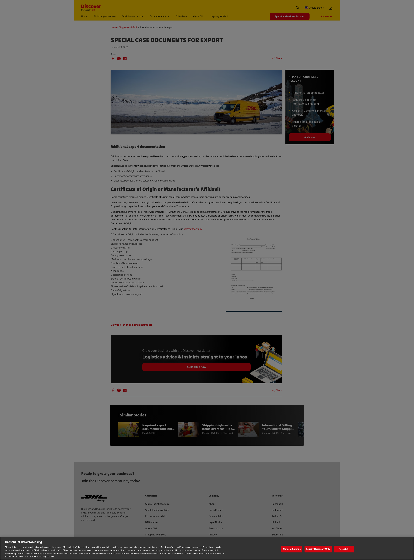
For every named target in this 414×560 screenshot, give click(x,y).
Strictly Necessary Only (318, 549)
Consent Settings (292, 549)
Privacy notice (36, 556)
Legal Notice (48, 556)
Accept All (344, 549)
